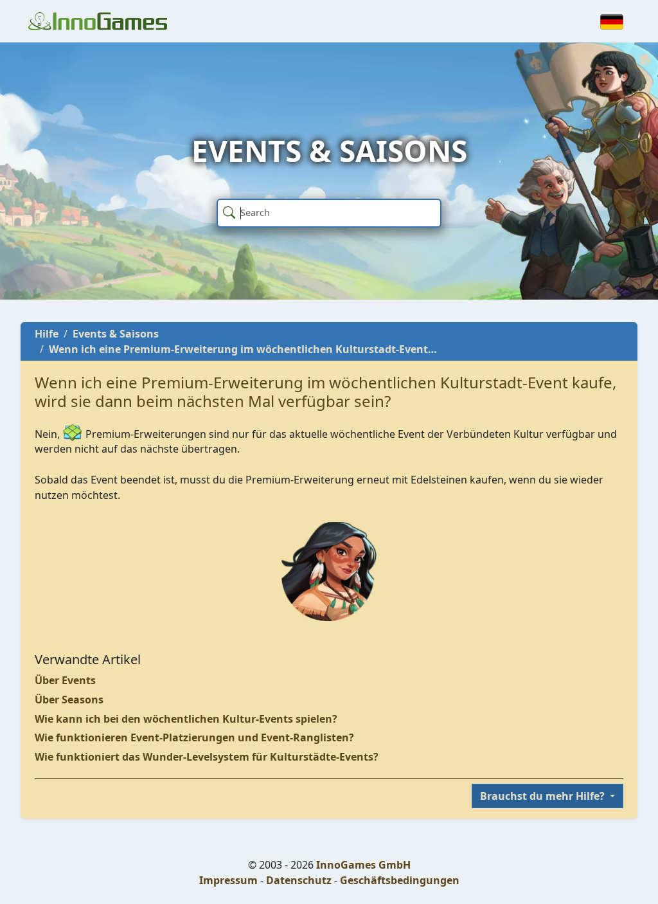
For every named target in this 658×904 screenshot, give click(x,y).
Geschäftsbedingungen (399, 880)
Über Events (65, 680)
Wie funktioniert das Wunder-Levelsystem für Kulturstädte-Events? (206, 757)
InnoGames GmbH (363, 865)
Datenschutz (299, 880)
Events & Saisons (116, 334)
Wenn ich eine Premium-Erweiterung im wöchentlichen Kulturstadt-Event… (243, 349)
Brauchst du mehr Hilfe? (543, 796)
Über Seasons (69, 699)
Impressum (228, 880)
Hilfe (46, 334)
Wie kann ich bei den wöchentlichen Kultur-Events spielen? (186, 719)
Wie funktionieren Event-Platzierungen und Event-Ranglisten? (194, 737)
